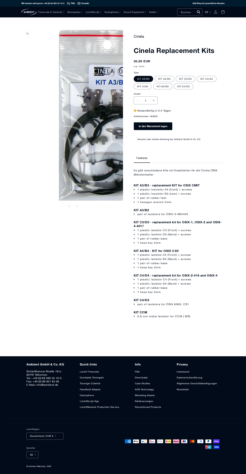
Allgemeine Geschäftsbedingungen (197, 383)
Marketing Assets (145, 395)
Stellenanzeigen (144, 401)
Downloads (141, 377)
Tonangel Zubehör (90, 383)
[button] (52, 12)
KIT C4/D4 (206, 79)
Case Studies (142, 383)
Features (141, 158)
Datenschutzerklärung (189, 377)
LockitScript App (89, 401)
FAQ (137, 371)
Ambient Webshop (37, 466)
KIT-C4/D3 (183, 86)
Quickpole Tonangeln (92, 377)
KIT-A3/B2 (163, 86)
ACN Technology (144, 389)
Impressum (183, 371)
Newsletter (183, 389)
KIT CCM (142, 86)
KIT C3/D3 (185, 79)
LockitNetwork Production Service (99, 407)
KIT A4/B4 (164, 79)
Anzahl (137, 94)
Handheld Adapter (90, 389)
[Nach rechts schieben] (76, 206)
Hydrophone (87, 395)
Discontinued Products (148, 407)
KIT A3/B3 (143, 79)
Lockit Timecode (89, 371)
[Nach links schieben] (69, 206)
